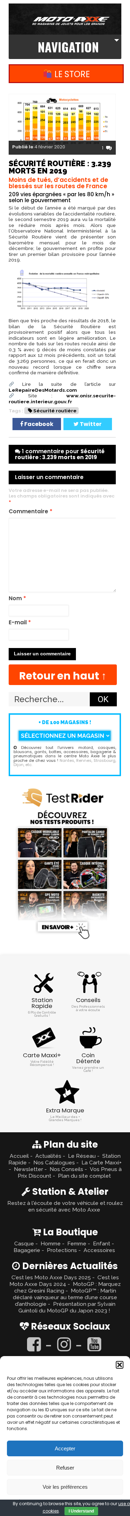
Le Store (71, 74)
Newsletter (28, 1169)
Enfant (101, 1243)
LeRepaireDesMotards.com (43, 390)
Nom (17, 599)
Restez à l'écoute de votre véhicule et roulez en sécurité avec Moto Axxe (65, 1206)
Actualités (48, 1156)
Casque (24, 1243)
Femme (76, 1243)
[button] (119, 1364)
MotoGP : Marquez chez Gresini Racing (67, 1287)
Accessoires (99, 1250)
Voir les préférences (65, 1487)
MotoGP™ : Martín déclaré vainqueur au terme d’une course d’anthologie (65, 1297)
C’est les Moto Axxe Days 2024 (64, 1280)
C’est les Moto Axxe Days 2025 (51, 1277)
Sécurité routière (55, 410)
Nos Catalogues (54, 1162)
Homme (51, 1243)
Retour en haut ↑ (62, 675)
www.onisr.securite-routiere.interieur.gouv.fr (62, 398)
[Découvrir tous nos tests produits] (62, 940)
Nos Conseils (66, 1169)
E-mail (20, 623)
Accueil (19, 1156)
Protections (62, 1250)
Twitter (90, 424)
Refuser (65, 1468)
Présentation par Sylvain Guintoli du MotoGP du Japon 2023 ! (66, 1307)
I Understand (81, 1511)
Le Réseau (82, 1156)
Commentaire (30, 512)
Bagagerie (27, 1250)
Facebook (38, 424)
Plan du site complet (84, 1175)
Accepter (65, 1448)
